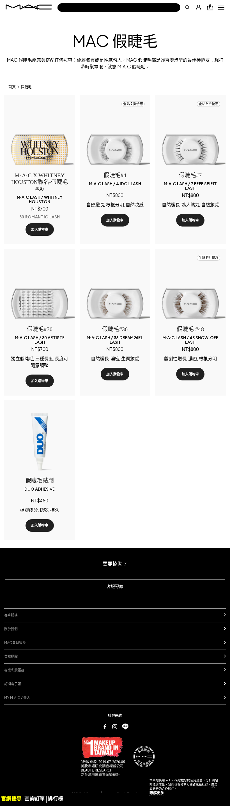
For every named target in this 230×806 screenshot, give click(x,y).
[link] (39, 136)
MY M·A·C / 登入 (17, 697)
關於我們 (11, 629)
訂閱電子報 (12, 684)
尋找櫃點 (11, 656)
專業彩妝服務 (14, 670)
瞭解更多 (157, 793)
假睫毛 (26, 87)
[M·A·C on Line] (125, 726)
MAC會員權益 (15, 643)
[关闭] (213, 786)
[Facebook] (104, 726)
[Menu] (221, 7)
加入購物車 (40, 229)
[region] (185, 787)
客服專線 (115, 587)
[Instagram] (114, 726)
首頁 (12, 87)
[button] (221, 7)
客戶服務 (11, 615)
